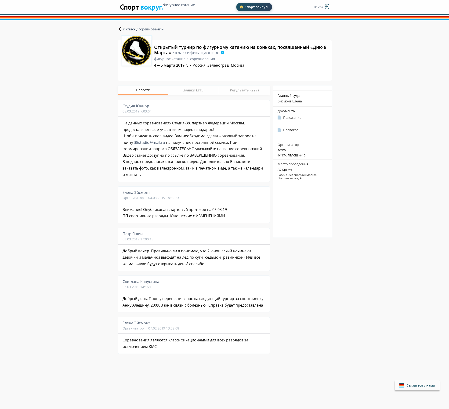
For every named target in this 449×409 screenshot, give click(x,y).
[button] (417, 385)
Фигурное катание (179, 4)
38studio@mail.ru (149, 142)
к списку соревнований (143, 29)
